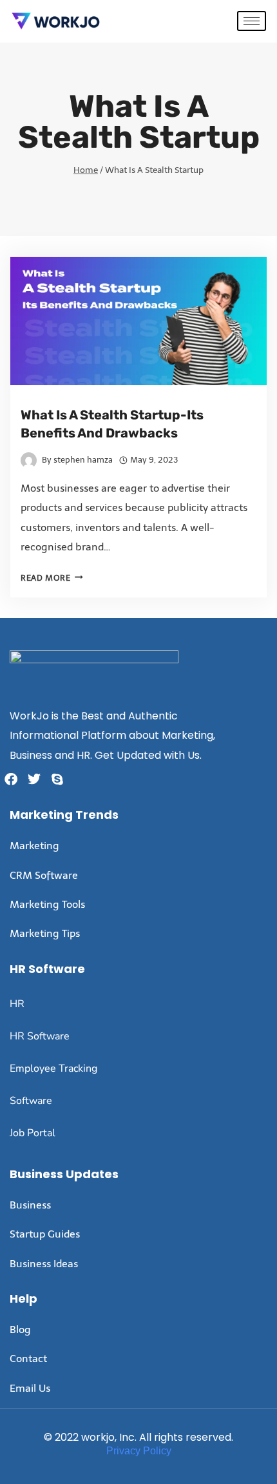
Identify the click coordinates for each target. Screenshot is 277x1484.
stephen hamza (83, 460)
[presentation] (138, 321)
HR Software (40, 1036)
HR (17, 1004)
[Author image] (29, 460)
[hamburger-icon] (251, 21)
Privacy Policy (138, 1450)
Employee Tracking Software (53, 1084)
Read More (52, 578)
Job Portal (32, 1133)
